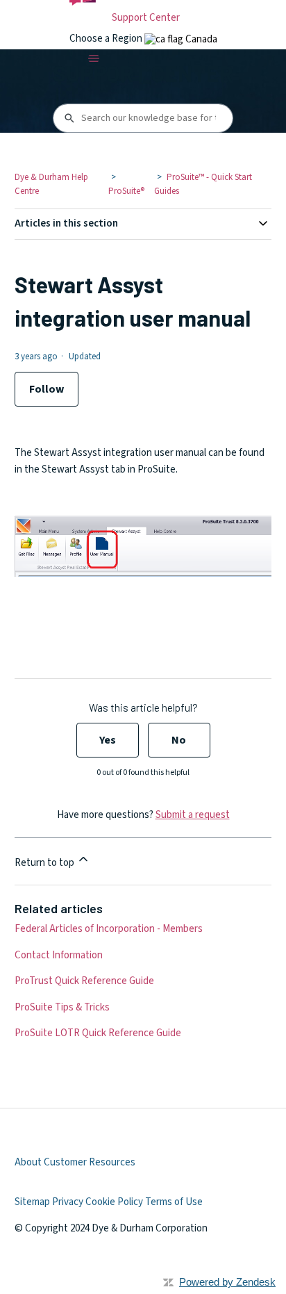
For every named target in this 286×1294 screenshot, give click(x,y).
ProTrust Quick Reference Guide (84, 981)
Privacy (67, 1202)
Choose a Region (106, 38)
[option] (180, 39)
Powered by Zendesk (227, 1282)
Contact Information (59, 955)
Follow (46, 389)
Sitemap (32, 1202)
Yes (107, 740)
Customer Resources (89, 1162)
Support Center (146, 17)
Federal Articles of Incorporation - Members (109, 929)
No (178, 740)
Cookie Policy (114, 1202)
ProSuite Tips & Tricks (62, 1007)
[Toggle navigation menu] (94, 58)
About (28, 1162)
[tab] (180, 39)
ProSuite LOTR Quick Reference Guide (98, 1033)
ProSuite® (126, 191)
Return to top (45, 862)
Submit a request (192, 815)
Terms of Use (174, 1202)
